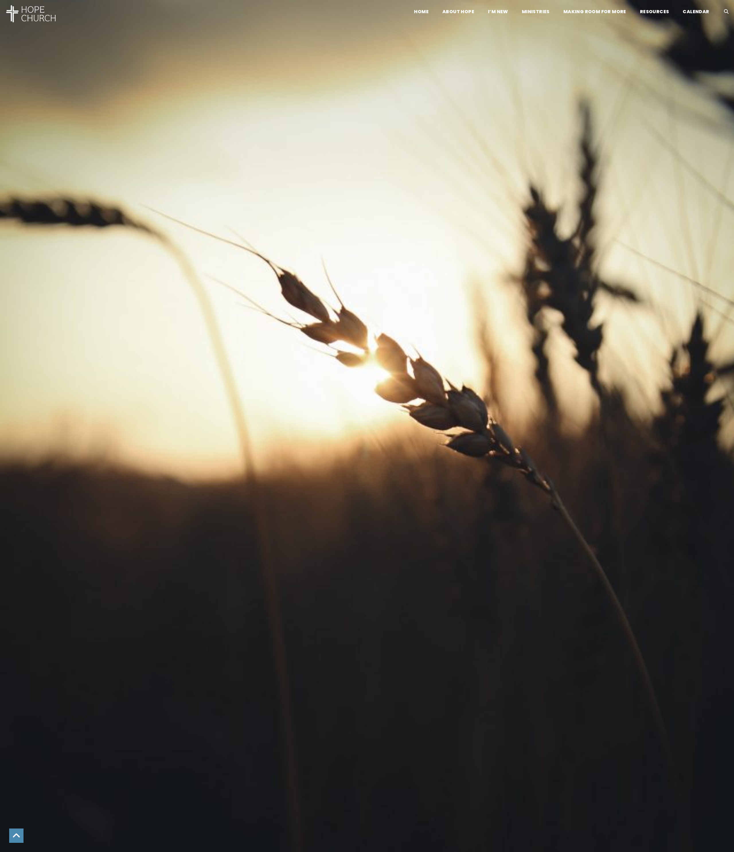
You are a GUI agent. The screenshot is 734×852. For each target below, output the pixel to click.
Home (421, 12)
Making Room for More (594, 12)
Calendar (696, 12)
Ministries (536, 12)
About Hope (458, 12)
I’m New (498, 12)
